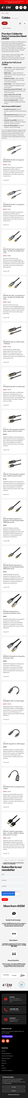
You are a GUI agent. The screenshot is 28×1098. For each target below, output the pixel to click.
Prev (6, 860)
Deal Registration (6, 1053)
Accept (14, 1087)
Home (3, 13)
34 (19, 860)
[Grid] (20, 23)
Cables (6, 13)
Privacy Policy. (7, 1083)
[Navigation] (25, 7)
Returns (4, 1060)
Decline (14, 1091)
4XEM (4, 158)
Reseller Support (6, 1058)
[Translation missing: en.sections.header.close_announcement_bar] (27, 2)
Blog (3, 1065)
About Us (4, 1063)
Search (3, 1051)
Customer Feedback (7, 1070)
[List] (24, 23)
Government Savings (7, 1056)
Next (22, 860)
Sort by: (4, 28)
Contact (4, 1068)
